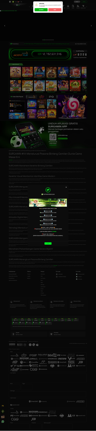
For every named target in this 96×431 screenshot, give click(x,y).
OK (48, 243)
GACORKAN (41, 9)
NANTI (55, 9)
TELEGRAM (54, 231)
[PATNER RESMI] (48, 203)
